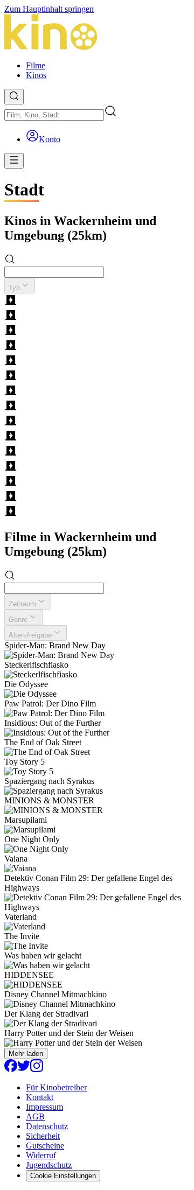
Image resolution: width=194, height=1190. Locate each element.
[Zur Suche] (14, 96)
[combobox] (54, 115)
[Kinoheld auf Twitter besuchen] (23, 1069)
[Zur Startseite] (97, 33)
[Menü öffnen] (14, 161)
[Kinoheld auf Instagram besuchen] (36, 1069)
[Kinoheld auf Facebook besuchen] (10, 1069)
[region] (97, 406)
